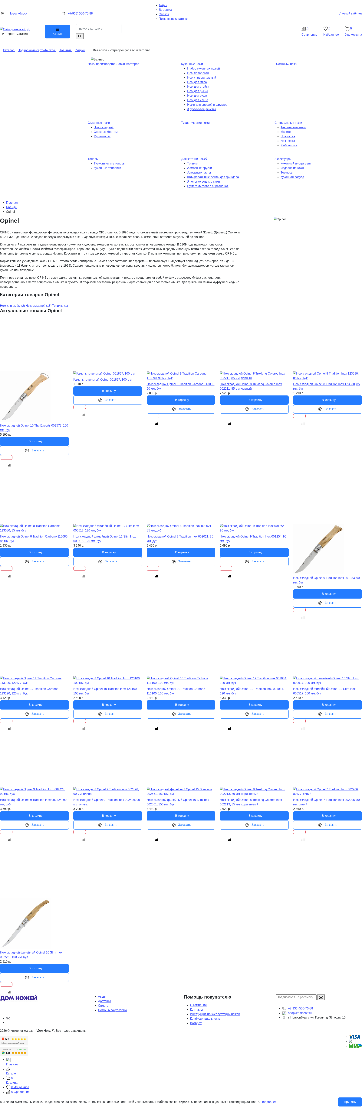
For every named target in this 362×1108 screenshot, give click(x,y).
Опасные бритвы (106, 131)
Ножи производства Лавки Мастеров (113, 64)
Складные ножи (99, 122)
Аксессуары (283, 159)
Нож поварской (198, 73)
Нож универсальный (201, 77)
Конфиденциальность (205, 1018)
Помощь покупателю (112, 1010)
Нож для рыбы (197, 91)
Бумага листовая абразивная (208, 186)
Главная (12, 202)
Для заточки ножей (194, 159)
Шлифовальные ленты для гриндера (213, 177)
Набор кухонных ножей (203, 68)
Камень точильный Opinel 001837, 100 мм (102, 379)
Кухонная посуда (292, 177)
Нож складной (104, 127)
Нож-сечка (288, 140)
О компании (198, 1005)
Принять (350, 1101)
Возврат (196, 1023)
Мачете (286, 131)
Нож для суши (197, 95)
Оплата (103, 1005)
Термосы (287, 172)
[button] (184, 1071)
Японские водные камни (204, 181)
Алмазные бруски (199, 168)
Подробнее (269, 1101)
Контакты (196, 1009)
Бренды (11, 207)
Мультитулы (102, 136)
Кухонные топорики (107, 168)
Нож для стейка (198, 86)
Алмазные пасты (199, 172)
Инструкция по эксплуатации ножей (215, 1014)
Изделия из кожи (292, 168)
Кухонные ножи (192, 64)
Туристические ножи (195, 122)
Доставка (104, 1001)
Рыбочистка (289, 145)
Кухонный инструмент (296, 163)
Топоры (93, 159)
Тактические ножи (293, 127)
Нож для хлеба (197, 100)
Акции (102, 996)
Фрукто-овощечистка (201, 109)
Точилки (193, 163)
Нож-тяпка (288, 136)
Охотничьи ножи (286, 64)
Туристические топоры (109, 163)
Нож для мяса (197, 82)
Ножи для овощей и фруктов (207, 104)
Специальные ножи (288, 122)
